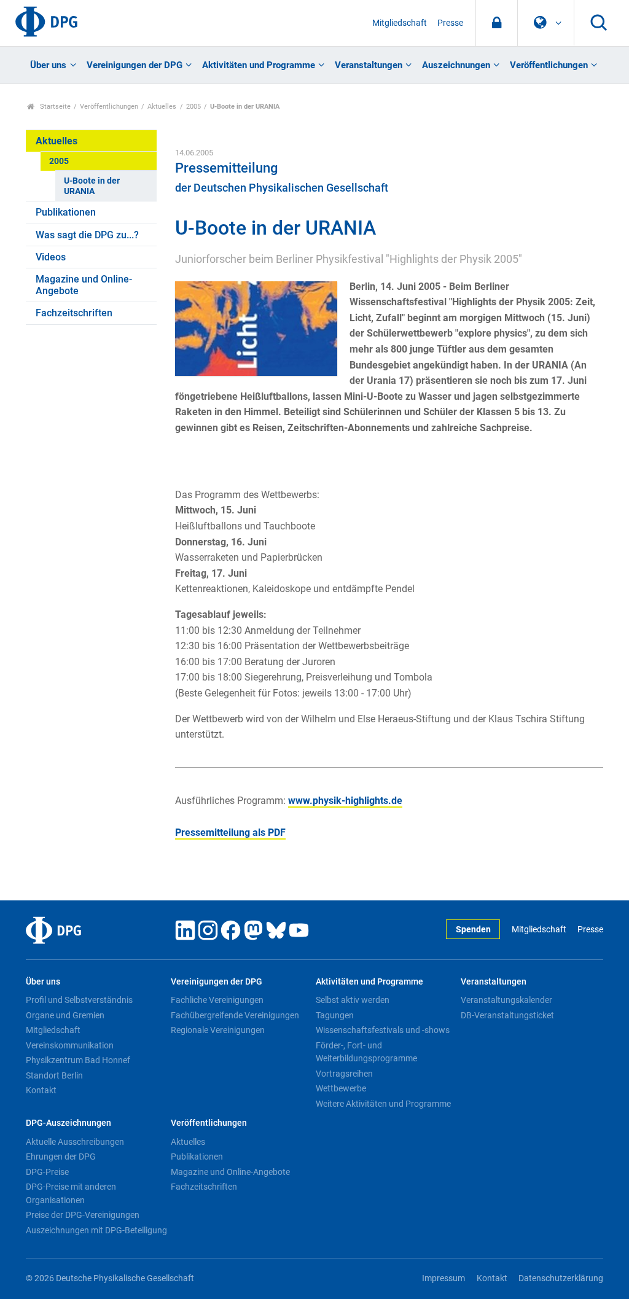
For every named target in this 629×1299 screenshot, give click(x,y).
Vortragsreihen (344, 1074)
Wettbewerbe (341, 1088)
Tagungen (335, 1015)
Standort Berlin (54, 1075)
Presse (450, 23)
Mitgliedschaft (399, 23)
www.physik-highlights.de (345, 800)
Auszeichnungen (456, 65)
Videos (51, 257)
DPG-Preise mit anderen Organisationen (71, 1193)
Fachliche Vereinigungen (217, 1000)
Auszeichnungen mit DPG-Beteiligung (96, 1230)
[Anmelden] (496, 23)
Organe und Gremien (65, 1015)
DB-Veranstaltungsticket (507, 1015)
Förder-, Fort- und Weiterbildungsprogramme (366, 1052)
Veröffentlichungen (549, 65)
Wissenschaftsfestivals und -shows (383, 1030)
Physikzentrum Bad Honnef (78, 1060)
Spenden (473, 929)
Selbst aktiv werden (352, 1000)
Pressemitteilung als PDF (230, 832)
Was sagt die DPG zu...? (87, 235)
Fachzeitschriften (74, 313)
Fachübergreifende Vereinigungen (235, 1015)
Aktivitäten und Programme (258, 65)
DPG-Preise (47, 1172)
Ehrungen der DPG (61, 1156)
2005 (193, 107)
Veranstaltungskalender (506, 1000)
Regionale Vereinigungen (218, 1030)
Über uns (48, 65)
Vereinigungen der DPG (134, 65)
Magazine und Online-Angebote (84, 285)
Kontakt (41, 1090)
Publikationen (66, 212)
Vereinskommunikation (70, 1045)
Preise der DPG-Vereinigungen (82, 1215)
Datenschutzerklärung (560, 1278)
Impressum (443, 1278)
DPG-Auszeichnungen (68, 1123)
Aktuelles (161, 107)
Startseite (54, 107)
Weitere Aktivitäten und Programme (383, 1104)
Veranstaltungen (368, 65)
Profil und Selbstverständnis (79, 1000)
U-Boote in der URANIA (92, 186)
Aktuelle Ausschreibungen (75, 1142)
